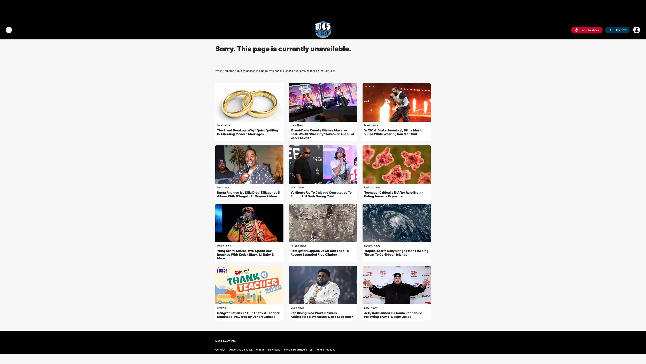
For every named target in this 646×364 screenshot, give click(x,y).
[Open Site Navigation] (8, 30)
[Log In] (637, 30)
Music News (371, 125)
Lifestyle (221, 307)
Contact (220, 349)
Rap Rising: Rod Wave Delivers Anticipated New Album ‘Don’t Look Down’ (322, 314)
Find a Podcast (326, 349)
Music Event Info (225, 340)
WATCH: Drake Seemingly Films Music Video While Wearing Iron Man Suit (393, 132)
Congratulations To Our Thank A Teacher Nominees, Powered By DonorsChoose (248, 314)
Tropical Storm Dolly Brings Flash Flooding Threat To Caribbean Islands (396, 252)
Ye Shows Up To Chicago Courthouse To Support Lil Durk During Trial (321, 194)
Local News (223, 125)
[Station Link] (323, 30)
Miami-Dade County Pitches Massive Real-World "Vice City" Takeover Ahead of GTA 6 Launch (322, 134)
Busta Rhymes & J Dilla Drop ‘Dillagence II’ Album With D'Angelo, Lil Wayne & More (248, 194)
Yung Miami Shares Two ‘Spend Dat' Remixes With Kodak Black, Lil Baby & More (245, 254)
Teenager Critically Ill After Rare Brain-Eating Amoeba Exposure (393, 194)
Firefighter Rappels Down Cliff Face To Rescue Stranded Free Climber (320, 252)
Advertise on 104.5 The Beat (246, 349)
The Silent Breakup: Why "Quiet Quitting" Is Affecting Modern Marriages (248, 132)
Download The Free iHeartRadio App (290, 349)
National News (372, 187)
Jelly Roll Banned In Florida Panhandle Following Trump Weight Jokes (393, 314)
